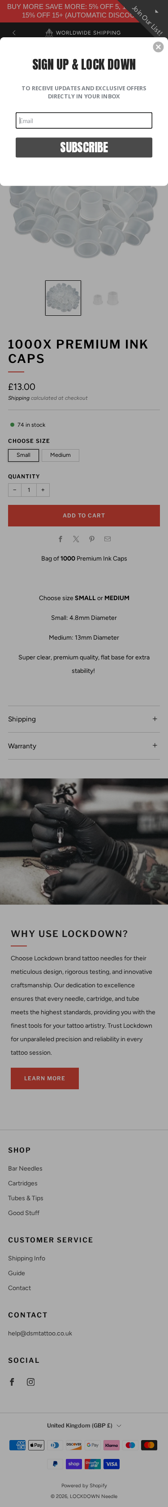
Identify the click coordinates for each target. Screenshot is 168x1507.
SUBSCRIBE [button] (84, 147)
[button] (158, 46)
